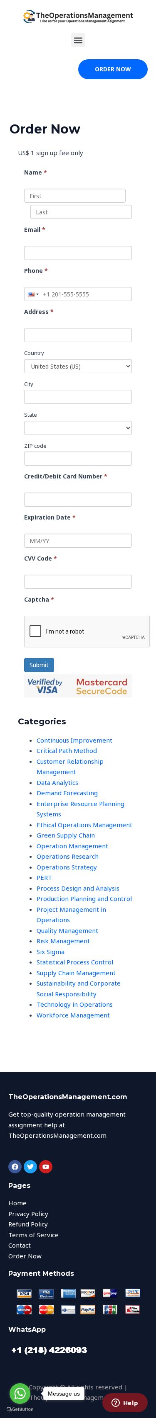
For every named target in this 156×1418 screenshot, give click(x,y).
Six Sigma (50, 951)
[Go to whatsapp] (20, 1393)
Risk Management (63, 941)
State (30, 414)
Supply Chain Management (76, 973)
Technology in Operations (75, 1004)
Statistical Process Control (75, 962)
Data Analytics (57, 782)
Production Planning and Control (84, 898)
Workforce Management (73, 1015)
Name (35, 172)
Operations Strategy (67, 867)
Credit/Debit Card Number (65, 476)
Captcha (39, 599)
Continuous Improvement (74, 740)
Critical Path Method (67, 750)
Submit (39, 665)
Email (34, 229)
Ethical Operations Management (84, 825)
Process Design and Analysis (78, 888)
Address (39, 312)
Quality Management (67, 930)
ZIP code (35, 445)
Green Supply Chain (66, 835)
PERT (44, 877)
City (28, 384)
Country (34, 353)
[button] (78, 40)
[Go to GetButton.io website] (20, 1409)
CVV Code (40, 558)
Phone (36, 270)
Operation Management (72, 846)
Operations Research (68, 856)
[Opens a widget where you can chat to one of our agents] (125, 1403)
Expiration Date (50, 517)
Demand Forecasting (67, 793)
